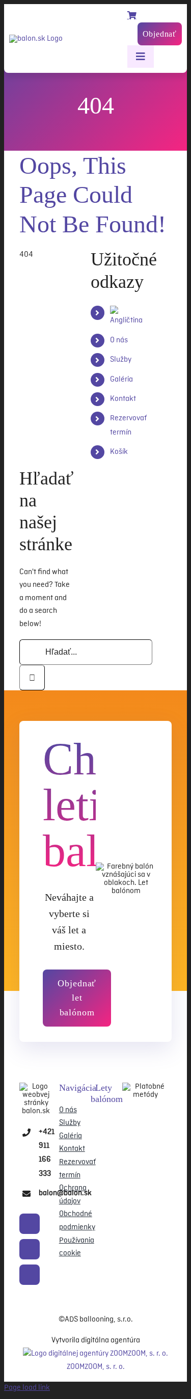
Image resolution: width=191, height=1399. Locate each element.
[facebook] (29, 1224)
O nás (119, 340)
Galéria (121, 379)
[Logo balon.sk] (36, 1087)
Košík (119, 452)
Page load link (27, 1388)
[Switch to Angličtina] (128, 320)
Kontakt (123, 399)
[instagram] (29, 1249)
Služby (120, 360)
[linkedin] (29, 1275)
